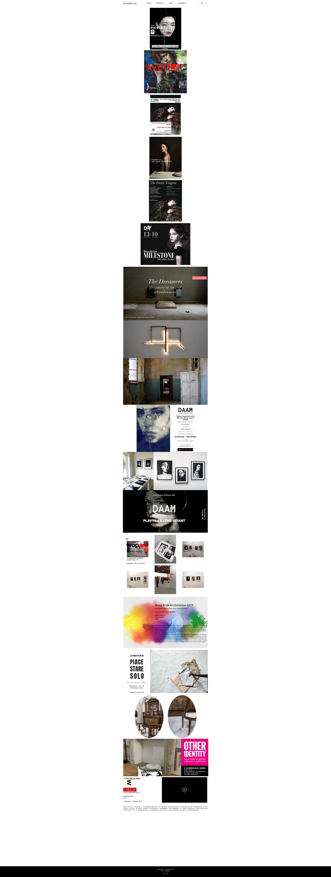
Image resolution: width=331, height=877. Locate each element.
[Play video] (184, 790)
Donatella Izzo (130, 3)
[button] (160, 3)
